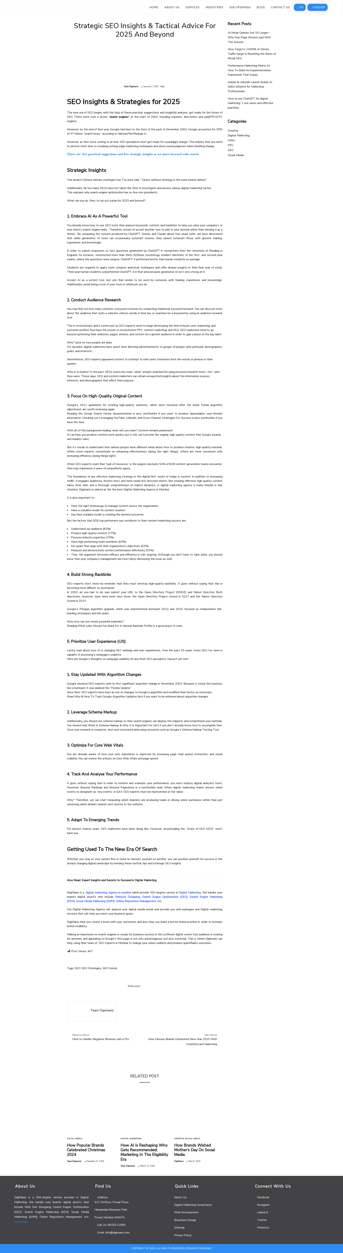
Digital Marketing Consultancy (193, 1205)
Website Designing (127, 897)
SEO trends (110, 968)
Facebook (263, 1197)
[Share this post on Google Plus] (153, 986)
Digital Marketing (190, 893)
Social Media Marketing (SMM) (95, 901)
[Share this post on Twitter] (148, 986)
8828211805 (117, 1225)
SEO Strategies (91, 968)
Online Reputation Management (136, 901)
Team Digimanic (131, 86)
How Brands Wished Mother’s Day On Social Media (194, 1150)
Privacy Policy (183, 1235)
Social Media (74, 1138)
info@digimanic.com (117, 1233)
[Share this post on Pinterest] (159, 986)
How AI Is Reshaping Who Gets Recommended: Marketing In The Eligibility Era (144, 1152)
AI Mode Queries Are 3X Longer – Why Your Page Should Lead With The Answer (249, 37)
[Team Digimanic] (77, 1011)
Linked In (262, 1212)
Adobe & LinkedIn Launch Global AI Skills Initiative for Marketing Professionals (250, 86)
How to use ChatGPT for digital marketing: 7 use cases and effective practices (250, 103)
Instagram (263, 1205)
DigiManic (179, 1161)
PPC (230, 145)
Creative (179, 1138)
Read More (21, 1222)
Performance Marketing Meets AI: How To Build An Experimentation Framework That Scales (249, 70)
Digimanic (205, 1248)
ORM (231, 140)
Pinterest (263, 1228)
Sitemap (179, 1228)
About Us (180, 1197)
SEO (162, 86)
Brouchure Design (185, 1220)
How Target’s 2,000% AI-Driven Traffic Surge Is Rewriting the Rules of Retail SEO (252, 53)
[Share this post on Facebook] (143, 986)
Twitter (262, 1220)
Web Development (186, 1212)
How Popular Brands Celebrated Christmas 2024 (86, 1150)
